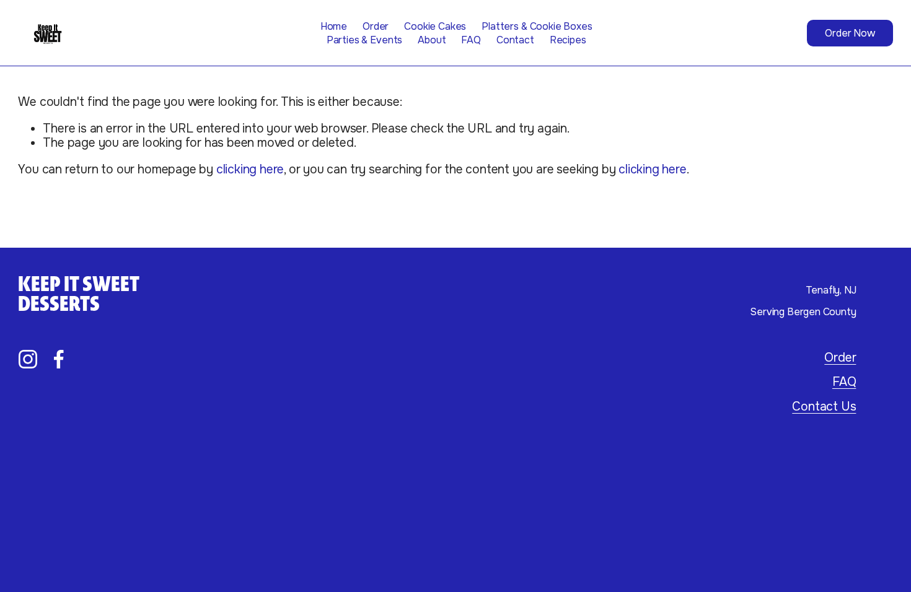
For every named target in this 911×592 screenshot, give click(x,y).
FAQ (471, 39)
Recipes (568, 39)
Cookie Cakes (435, 26)
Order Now (850, 33)
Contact (515, 39)
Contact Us (824, 406)
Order (376, 26)
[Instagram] (28, 359)
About (432, 39)
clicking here (250, 169)
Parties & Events (364, 39)
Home (333, 26)
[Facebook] (59, 359)
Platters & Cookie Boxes (537, 26)
